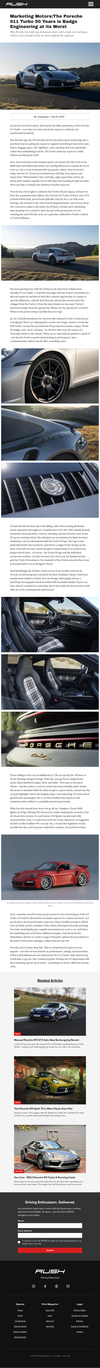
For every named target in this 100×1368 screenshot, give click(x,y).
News (17, 1034)
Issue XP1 (50, 1310)
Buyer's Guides (20, 1331)
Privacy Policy (80, 1310)
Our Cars (19, 1171)
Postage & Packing (80, 1315)
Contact (79, 1331)
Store (50, 1315)
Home (20, 1310)
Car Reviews (20, 1321)
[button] (91, 4)
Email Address (25, 1230)
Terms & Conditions (79, 1326)
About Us (50, 1321)
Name (21, 1220)
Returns (79, 1321)
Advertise (50, 1326)
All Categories (20, 1337)
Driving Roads (20, 1326)
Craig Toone (43, 117)
